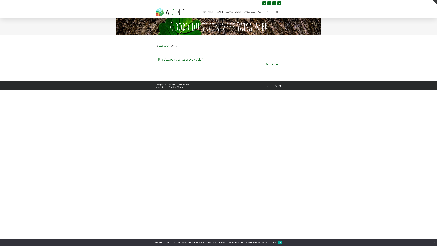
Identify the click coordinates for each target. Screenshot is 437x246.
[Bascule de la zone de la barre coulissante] (435, 2)
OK (280, 242)
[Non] (434, 242)
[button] (277, 12)
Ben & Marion (164, 46)
